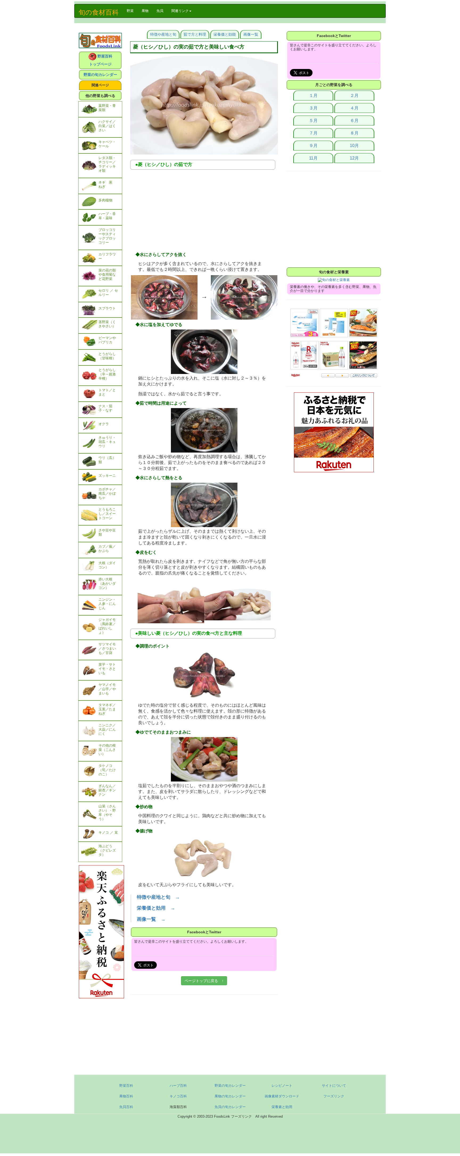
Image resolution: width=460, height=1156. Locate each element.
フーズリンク (333, 1096)
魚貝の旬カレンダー (230, 1107)
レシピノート (282, 1086)
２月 (354, 95)
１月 (313, 95)
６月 (354, 120)
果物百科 (126, 1096)
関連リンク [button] (180, 11)
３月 (313, 108)
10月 (354, 145)
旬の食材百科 (99, 12)
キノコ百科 (178, 1096)
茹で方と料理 (195, 34)
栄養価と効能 (224, 34)
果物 (145, 11)
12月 (354, 158)
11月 (313, 158)
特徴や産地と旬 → (158, 897)
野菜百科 (126, 1086)
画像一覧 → (151, 919)
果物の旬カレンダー (230, 1096)
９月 (313, 145)
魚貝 (160, 11)
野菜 (132, 11)
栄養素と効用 (282, 1107)
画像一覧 (250, 34)
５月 (313, 120)
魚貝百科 (126, 1107)
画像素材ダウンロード (282, 1096)
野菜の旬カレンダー (100, 74)
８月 (354, 133)
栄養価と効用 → (156, 908)
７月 (313, 133)
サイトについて (334, 1086)
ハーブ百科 (178, 1086)
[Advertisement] (204, 212)
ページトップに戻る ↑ (204, 981)
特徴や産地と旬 (163, 34)
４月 (354, 108)
